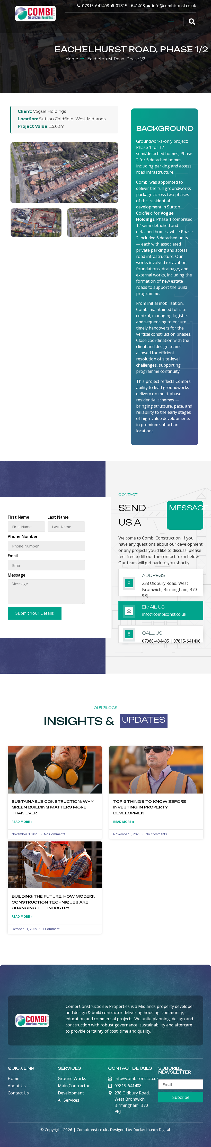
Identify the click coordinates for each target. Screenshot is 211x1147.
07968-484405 (155, 641)
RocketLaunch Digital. (152, 1129)
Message (16, 575)
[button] (171, 21)
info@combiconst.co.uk (164, 614)
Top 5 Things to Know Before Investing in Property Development (149, 807)
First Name (18, 517)
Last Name (58, 517)
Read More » (22, 822)
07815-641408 (186, 641)
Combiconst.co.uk (92, 1129)
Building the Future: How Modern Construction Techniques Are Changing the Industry (53, 902)
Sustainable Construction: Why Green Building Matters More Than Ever (52, 807)
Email (13, 556)
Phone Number (23, 536)
